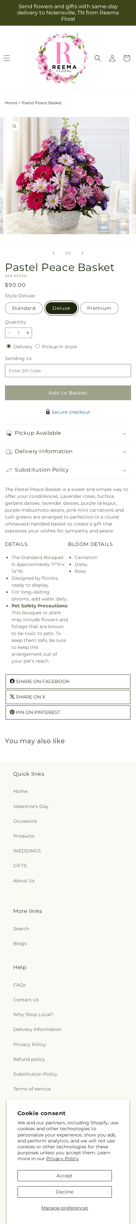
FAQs (19, 985)
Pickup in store (59, 347)
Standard (24, 308)
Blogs (20, 943)
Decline (64, 1192)
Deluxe (61, 308)
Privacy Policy (62, 1159)
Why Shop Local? (33, 1014)
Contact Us (26, 1000)
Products (23, 836)
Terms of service (32, 1089)
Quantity (15, 322)
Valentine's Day (31, 806)
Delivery (23, 347)
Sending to (28, 358)
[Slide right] (82, 253)
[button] (97, 58)
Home (11, 102)
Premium (99, 308)
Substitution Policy (35, 1074)
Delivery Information (37, 1029)
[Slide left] (53, 253)
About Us (24, 881)
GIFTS (20, 866)
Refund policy (29, 1059)
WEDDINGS (27, 851)
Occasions (25, 821)
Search (21, 929)
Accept (64, 1176)
